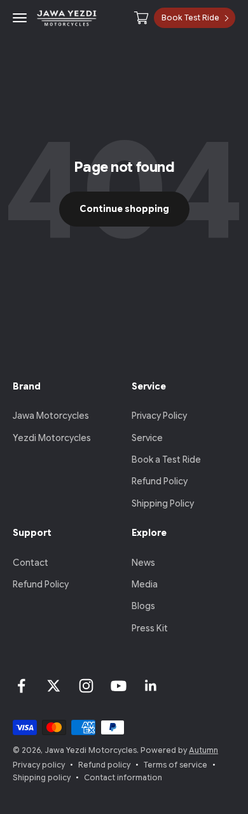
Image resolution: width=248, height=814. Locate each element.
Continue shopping (124, 208)
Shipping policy (42, 777)
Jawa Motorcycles (51, 415)
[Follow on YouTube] (118, 685)
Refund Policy (160, 481)
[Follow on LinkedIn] (151, 685)
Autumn (203, 750)
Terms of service (175, 764)
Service (147, 438)
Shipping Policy (163, 503)
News (143, 562)
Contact (30, 562)
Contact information (123, 777)
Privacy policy (39, 764)
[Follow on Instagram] (86, 685)
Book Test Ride (190, 17)
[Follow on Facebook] (21, 685)
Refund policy (104, 764)
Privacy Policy (159, 415)
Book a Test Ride (166, 459)
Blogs (143, 606)
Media (145, 584)
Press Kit (150, 628)
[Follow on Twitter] (53, 685)
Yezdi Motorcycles (52, 438)
